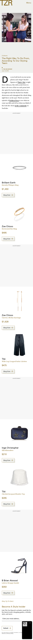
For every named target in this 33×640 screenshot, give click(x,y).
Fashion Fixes (14, 100)
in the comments (20, 106)
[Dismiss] (30, 623)
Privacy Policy (10, 633)
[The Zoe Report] (6, 2)
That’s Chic (21, 82)
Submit (5, 628)
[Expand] (24, 623)
